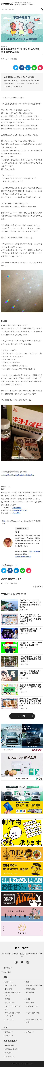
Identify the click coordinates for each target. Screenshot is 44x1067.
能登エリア (9, 1032)
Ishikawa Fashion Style (34, 985)
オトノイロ (30, 1003)
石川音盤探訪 (30, 989)
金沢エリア (30, 1032)
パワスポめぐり (10, 985)
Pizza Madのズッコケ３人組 (34, 1020)
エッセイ (5, 59)
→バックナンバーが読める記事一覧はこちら (17, 475)
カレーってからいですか (13, 1007)
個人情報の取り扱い (12, 1049)
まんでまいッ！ (10, 1019)
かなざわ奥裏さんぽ (33, 1013)
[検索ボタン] (41, 9)
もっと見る (39, 587)
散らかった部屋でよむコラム (13, 994)
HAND (28, 999)
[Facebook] (22, 67)
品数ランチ (9, 982)
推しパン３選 (9, 1003)
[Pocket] (40, 67)
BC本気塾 (8, 989)
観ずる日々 (30, 982)
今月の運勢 (30, 992)
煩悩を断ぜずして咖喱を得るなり (13, 1014)
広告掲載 (8, 1053)
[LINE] (34, 67)
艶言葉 (14, 59)
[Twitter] (15, 67)
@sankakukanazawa (22, 557)
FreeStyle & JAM (32, 1006)
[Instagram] (16, 962)
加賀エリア (9, 1036)
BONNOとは (9, 1045)
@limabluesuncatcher (19, 510)
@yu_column (16, 507)
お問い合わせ (9, 1056)
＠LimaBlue (16, 513)
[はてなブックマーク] (28, 67)
